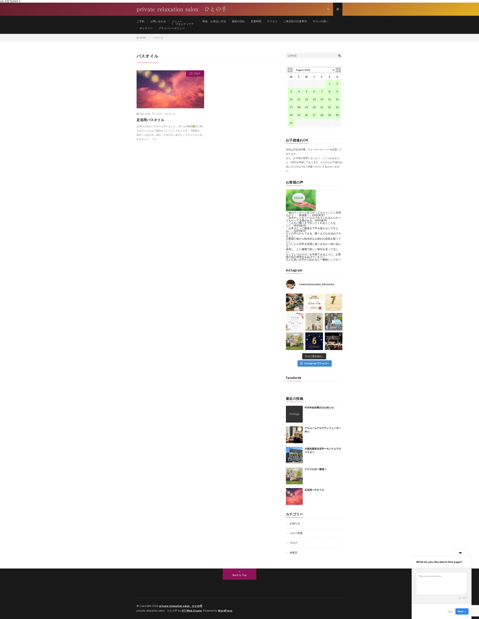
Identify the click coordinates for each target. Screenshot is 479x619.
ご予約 (140, 21)
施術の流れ (238, 21)
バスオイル (169, 114)
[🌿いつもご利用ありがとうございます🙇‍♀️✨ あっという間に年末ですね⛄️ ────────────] (314, 302)
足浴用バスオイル (150, 120)
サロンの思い (320, 21)
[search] (339, 55)
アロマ (158, 114)
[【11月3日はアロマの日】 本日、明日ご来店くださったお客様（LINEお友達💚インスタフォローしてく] (294, 341)
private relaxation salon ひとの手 (180, 605)
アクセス (272, 21)
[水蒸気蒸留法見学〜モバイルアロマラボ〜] (294, 455)
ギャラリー (146, 28)
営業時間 (256, 21)
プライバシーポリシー (171, 28)
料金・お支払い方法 (214, 21)
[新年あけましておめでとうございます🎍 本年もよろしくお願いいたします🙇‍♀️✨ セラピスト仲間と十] (294, 302)
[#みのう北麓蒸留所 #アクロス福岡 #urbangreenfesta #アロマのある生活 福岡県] (314, 322)
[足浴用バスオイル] (294, 496)
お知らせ (295, 523)
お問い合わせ (158, 21)
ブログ (196, 73)
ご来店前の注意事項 (295, 21)
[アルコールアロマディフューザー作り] (294, 434)
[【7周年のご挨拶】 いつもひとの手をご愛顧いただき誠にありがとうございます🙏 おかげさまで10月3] (333, 302)
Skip (450, 611)
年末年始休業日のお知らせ (319, 407)
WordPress (225, 610)
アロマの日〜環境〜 (316, 469)
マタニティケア (185, 23)
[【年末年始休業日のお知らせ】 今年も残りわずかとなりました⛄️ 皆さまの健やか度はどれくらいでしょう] (294, 322)
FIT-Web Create (192, 610)
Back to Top (240, 575)
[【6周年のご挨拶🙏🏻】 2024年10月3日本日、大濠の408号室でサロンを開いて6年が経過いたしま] (314, 341)
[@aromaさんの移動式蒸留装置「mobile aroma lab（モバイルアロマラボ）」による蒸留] (333, 322)
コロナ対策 (296, 533)
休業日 (294, 552)
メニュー (177, 21)
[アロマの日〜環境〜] (294, 475)
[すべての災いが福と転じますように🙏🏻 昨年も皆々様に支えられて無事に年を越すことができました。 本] (333, 341)
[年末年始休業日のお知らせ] (294, 414)
